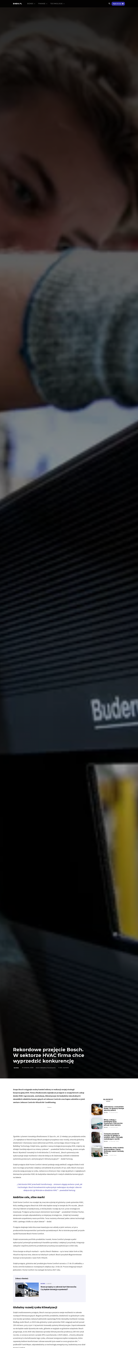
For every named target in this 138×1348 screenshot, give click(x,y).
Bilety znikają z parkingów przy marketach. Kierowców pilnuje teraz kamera (113, 1122)
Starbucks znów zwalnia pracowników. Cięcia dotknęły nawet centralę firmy (114, 1150)
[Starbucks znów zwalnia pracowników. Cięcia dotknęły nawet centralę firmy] (97, 1151)
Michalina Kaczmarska (48, 1067)
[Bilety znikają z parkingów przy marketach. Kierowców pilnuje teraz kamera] (97, 1123)
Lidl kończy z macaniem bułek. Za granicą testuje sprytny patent (114, 1108)
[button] (109, 4)
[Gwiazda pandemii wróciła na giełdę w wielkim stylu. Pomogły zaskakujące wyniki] (97, 1137)
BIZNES (16, 1068)
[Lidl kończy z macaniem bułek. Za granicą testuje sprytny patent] (97, 1109)
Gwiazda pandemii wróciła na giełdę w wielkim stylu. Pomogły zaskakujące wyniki (113, 1136)
